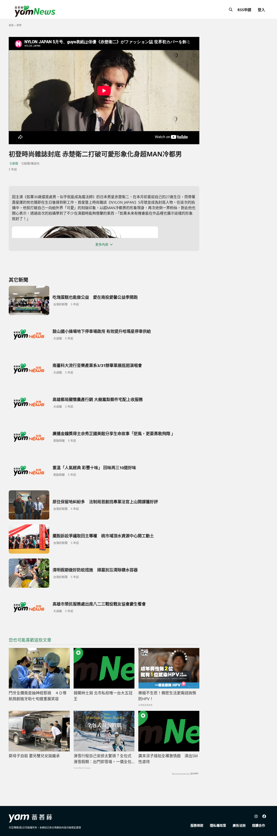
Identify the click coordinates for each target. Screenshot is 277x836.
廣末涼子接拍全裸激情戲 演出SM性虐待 (168, 758)
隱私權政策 (218, 825)
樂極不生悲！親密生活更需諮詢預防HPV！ (167, 696)
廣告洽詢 (239, 825)
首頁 (11, 25)
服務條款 (196, 825)
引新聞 (14, 163)
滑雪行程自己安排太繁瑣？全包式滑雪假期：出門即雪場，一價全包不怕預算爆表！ (102, 759)
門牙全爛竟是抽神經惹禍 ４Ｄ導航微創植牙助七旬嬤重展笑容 (38, 696)
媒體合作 (258, 825)
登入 (261, 9)
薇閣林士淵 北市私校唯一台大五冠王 (103, 696)
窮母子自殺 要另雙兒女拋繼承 (34, 756)
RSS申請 (244, 9)
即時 (19, 25)
